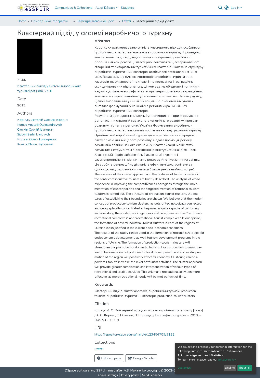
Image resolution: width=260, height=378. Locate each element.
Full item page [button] (110, 358)
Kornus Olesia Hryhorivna (35, 144)
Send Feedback (152, 375)
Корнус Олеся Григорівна (36, 139)
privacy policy (227, 360)
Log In (235, 7)
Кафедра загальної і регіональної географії (97, 21)
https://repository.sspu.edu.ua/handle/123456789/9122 (134, 334)
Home (21, 21)
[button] (226, 7)
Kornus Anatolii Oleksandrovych (39, 124)
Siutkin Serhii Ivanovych (33, 134)
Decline (230, 368)
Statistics (127, 7)
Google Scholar (143, 358)
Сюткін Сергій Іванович (35, 129)
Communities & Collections (73, 7)
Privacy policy (130, 375)
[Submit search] (220, 7)
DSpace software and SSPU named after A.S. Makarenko (105, 370)
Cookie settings (108, 375)
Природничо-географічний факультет (51, 21)
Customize (184, 368)
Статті (126, 21)
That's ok (244, 368)
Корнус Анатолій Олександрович (42, 120)
